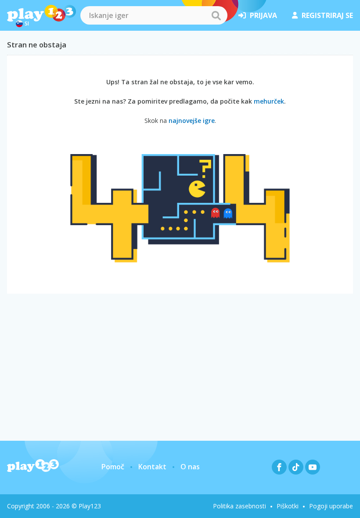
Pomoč (112, 466)
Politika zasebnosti (239, 506)
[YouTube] (312, 467)
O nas (190, 466)
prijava (263, 15)
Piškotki (288, 506)
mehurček (269, 101)
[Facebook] (279, 467)
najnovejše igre (192, 120)
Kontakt (152, 466)
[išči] (216, 15)
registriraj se (327, 15)
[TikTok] (295, 467)
